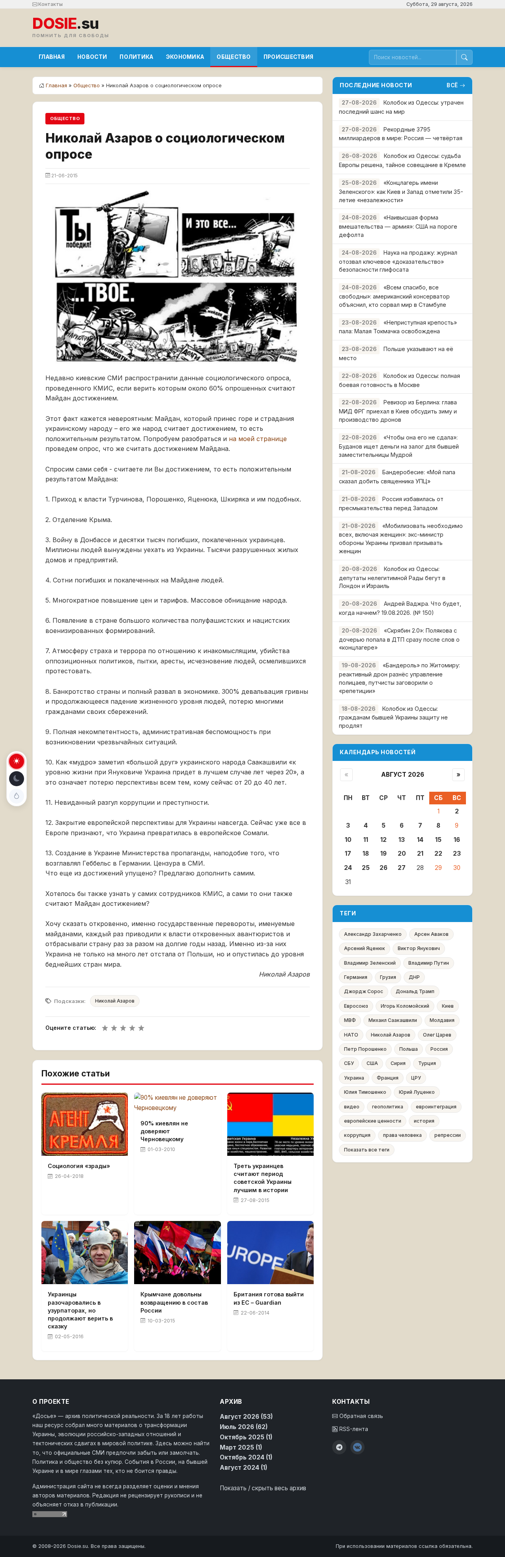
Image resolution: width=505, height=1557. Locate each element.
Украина (354, 1078)
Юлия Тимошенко (365, 1092)
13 (401, 839)
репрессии (447, 1135)
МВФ (350, 1020)
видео (351, 1107)
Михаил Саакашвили (392, 1020)
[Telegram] (339, 1447)
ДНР (414, 977)
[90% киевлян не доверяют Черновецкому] (177, 1103)
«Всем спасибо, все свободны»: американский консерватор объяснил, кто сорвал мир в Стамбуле (394, 296)
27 (402, 867)
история (424, 1121)
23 (457, 853)
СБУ (349, 1063)
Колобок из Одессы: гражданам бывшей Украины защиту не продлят (393, 717)
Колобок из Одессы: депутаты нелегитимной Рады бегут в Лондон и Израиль (392, 577)
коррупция (357, 1135)
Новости (92, 57)
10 (348, 839)
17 (348, 853)
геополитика (387, 1107)
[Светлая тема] (16, 761)
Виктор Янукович (419, 948)
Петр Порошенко (365, 1049)
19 (383, 853)
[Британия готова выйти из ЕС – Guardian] (270, 1252)
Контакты (50, 4)
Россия (439, 1049)
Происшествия (289, 57)
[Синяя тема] (16, 796)
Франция (387, 1078)
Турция (427, 1063)
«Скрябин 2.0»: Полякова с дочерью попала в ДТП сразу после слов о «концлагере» (399, 639)
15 (438, 839)
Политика (136, 57)
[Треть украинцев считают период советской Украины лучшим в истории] (270, 1124)
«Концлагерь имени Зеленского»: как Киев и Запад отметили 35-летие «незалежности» (401, 191)
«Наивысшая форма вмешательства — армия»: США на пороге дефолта (398, 226)
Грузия (388, 977)
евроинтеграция (436, 1107)
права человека (402, 1135)
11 (365, 839)
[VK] (357, 1447)
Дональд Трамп (415, 991)
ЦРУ (416, 1078)
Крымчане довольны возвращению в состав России (174, 1302)
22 (438, 853)
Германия (355, 977)
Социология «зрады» (79, 1166)
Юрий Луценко (417, 1092)
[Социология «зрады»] (84, 1124)
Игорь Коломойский (405, 1006)
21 (420, 853)
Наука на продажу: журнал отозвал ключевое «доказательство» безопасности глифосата (398, 261)
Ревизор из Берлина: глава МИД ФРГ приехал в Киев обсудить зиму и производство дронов (398, 411)
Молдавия (442, 1020)
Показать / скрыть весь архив (263, 1488)
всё (452, 85)
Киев (448, 1006)
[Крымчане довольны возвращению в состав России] (177, 1252)
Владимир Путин (428, 963)
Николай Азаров (115, 1001)
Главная (52, 57)
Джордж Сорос (363, 991)
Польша (408, 1049)
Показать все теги (366, 1150)
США (372, 1063)
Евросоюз (356, 1006)
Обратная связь (360, 1416)
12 (383, 839)
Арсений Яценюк (364, 948)
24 (348, 867)
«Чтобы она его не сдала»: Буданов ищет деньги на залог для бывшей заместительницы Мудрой (399, 446)
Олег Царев (437, 1035)
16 (457, 839)
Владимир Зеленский (370, 963)
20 (402, 853)
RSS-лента (353, 1429)
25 (366, 867)
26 (383, 867)
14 (420, 839)
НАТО (351, 1035)
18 (366, 853)
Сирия (398, 1063)
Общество (234, 57)
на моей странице (258, 439)
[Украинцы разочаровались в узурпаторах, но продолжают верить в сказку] (84, 1252)
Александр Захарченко (373, 934)
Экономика (185, 57)
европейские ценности (372, 1121)
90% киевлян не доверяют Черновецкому (164, 1131)
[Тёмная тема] (16, 778)
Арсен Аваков (431, 934)
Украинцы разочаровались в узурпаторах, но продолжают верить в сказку (80, 1310)
